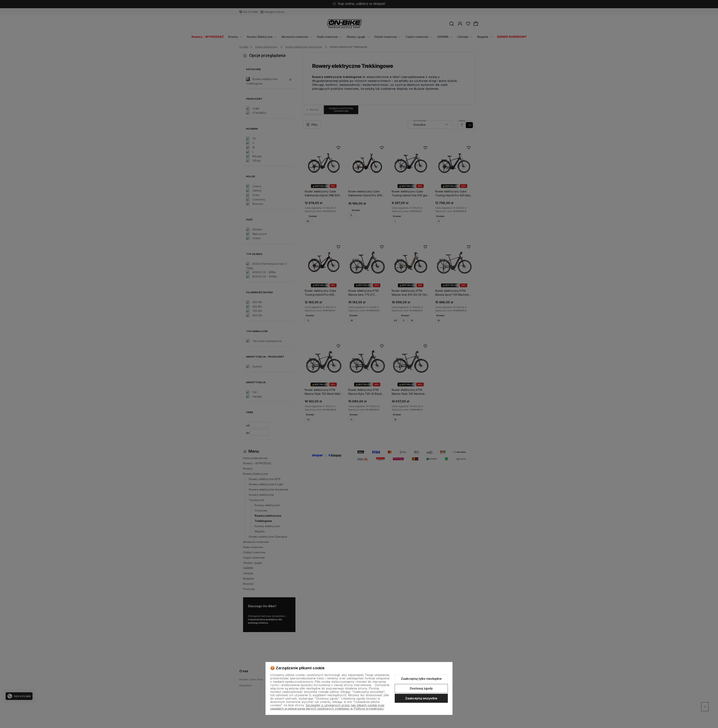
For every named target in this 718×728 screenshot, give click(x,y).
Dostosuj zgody (421, 688)
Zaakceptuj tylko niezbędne (421, 679)
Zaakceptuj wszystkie (421, 698)
